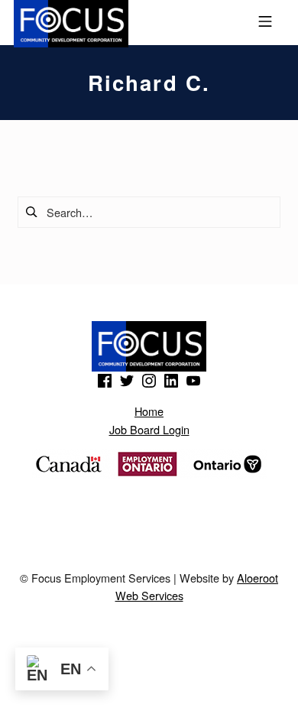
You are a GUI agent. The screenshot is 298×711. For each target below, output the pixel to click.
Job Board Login (149, 429)
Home (149, 411)
